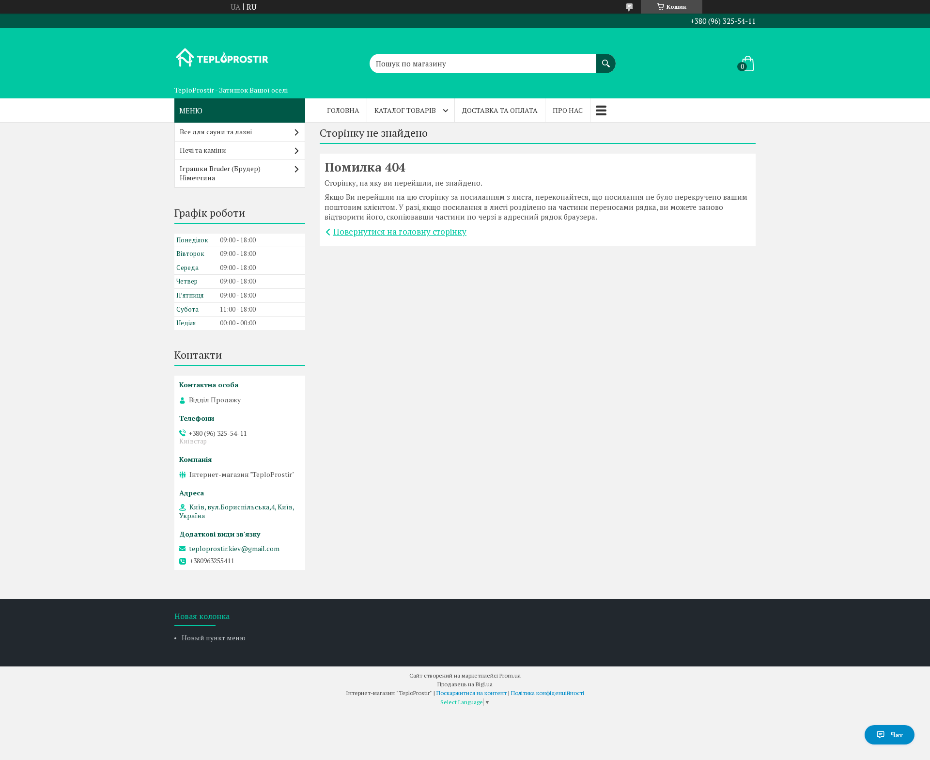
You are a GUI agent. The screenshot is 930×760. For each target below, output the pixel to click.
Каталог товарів (405, 110)
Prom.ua (510, 675)
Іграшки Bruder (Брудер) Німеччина (220, 173)
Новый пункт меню (214, 637)
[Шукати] (606, 58)
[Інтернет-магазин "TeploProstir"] (222, 54)
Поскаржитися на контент (471, 693)
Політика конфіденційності (547, 693)
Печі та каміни (203, 150)
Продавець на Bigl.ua (465, 684)
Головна (343, 110)
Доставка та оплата (500, 110)
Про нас (568, 110)
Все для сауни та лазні (216, 131)
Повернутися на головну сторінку (399, 231)
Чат (897, 734)
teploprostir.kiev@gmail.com (234, 548)
